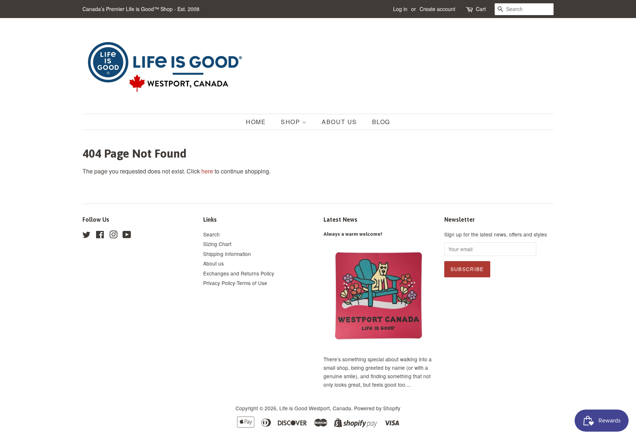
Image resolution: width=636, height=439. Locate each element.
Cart (481, 9)
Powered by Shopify (377, 408)
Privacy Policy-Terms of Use (235, 283)
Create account (437, 9)
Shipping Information (227, 253)
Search (211, 234)
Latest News (340, 219)
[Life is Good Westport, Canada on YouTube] (127, 235)
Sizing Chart (217, 243)
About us (213, 263)
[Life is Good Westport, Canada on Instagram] (113, 235)
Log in (400, 9)
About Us (339, 121)
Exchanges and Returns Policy (238, 273)
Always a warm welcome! (353, 234)
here (207, 171)
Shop (291, 121)
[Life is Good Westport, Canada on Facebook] (100, 235)
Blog (381, 121)
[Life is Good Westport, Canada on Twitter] (86, 235)
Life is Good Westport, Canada (315, 408)
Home (256, 121)
